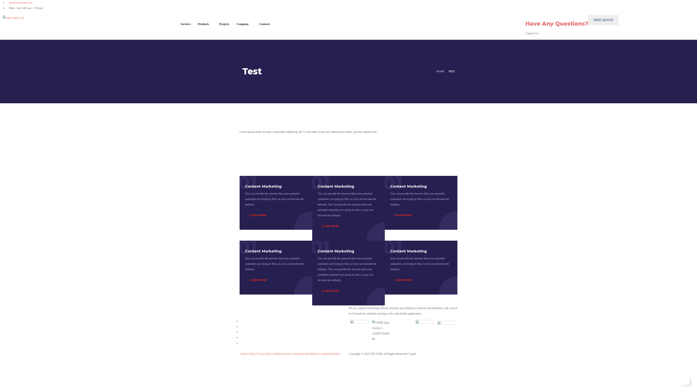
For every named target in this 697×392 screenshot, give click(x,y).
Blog (389, 348)
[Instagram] (425, 4)
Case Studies (337, 348)
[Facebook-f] (407, 4)
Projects (224, 24)
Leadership (366, 348)
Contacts (264, 24)
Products (203, 24)
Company (243, 24)
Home (441, 71)
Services (186, 24)
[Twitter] (398, 4)
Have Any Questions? (556, 23)
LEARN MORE (258, 215)
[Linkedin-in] (416, 4)
